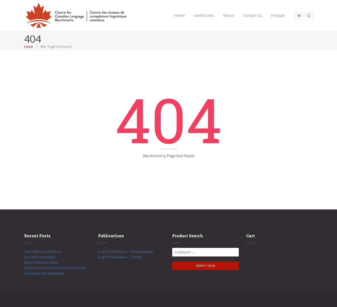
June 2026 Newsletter (40, 257)
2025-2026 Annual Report (42, 251)
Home (28, 46)
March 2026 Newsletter (41, 262)
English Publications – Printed (120, 257)
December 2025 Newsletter (44, 273)
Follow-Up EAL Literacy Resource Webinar (55, 268)
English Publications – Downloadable (125, 251)
